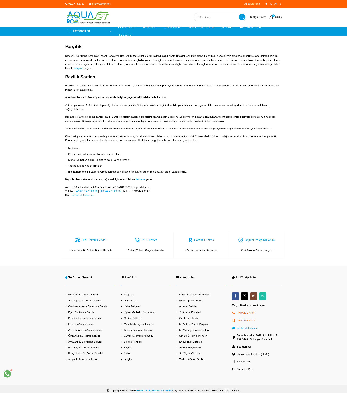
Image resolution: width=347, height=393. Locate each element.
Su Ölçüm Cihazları (190, 353)
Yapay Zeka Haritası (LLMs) (253, 354)
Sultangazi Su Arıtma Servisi (84, 300)
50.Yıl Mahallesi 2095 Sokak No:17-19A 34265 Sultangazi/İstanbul (257, 337)
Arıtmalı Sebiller (188, 306)
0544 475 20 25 (111, 191)
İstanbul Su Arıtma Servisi (83, 294)
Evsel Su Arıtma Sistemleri (194, 294)
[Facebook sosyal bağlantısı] (266, 3)
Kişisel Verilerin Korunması (139, 312)
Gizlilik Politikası (133, 318)
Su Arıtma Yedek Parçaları (194, 323)
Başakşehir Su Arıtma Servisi (84, 318)
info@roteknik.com (101, 4)
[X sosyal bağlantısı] (270, 3)
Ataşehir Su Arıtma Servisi (83, 359)
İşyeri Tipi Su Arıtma (190, 300)
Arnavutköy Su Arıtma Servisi (85, 341)
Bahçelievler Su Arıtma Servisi (85, 353)
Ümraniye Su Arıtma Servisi (84, 335)
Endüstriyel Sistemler (191, 341)
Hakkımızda (131, 300)
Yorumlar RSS (245, 369)
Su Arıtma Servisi (80, 277)
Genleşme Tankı (188, 318)
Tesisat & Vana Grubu (191, 359)
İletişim (128, 359)
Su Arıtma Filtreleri (190, 312)
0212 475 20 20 (76, 4)
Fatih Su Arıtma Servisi (81, 323)
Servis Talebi (253, 4)
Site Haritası (244, 346)
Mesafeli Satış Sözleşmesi (139, 323)
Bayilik (127, 347)
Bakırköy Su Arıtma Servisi (83, 347)
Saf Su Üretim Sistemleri (193, 335)
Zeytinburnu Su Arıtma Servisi (85, 329)
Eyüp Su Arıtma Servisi (81, 312)
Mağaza (128, 294)
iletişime (78, 68)
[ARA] (242, 17)
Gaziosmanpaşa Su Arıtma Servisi (87, 306)
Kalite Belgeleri (132, 306)
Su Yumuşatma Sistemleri (194, 329)
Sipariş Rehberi (133, 341)
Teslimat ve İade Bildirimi (138, 329)
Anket (127, 353)
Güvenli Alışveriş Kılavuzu (138, 335)
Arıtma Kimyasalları (190, 347)
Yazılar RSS (244, 361)
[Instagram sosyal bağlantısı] (275, 3)
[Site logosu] (88, 16)
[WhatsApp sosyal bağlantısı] (279, 3)
